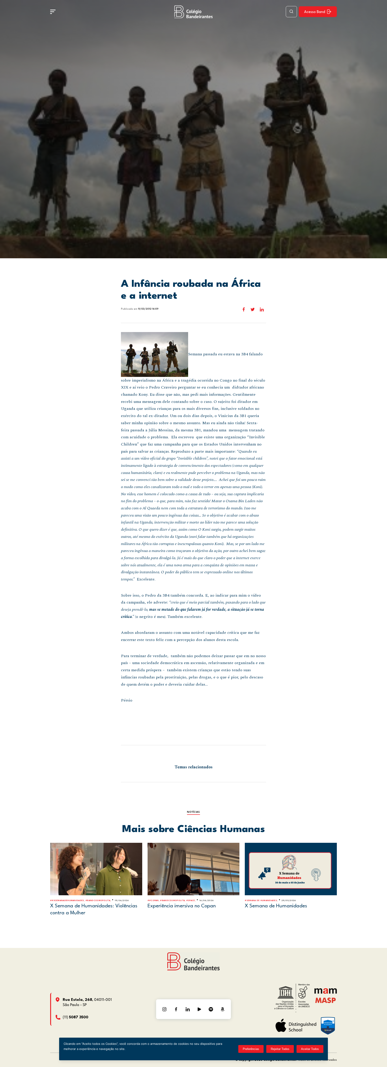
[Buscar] (291, 11)
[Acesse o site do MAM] (325, 993)
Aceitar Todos (310, 1049)
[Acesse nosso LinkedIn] (187, 1009)
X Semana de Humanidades (276, 906)
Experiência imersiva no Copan (182, 906)
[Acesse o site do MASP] (325, 1000)
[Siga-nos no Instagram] (164, 1009)
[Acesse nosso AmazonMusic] (222, 1009)
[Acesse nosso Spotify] (210, 1009)
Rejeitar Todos (280, 1049)
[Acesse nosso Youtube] (199, 1009)
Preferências (251, 1049)
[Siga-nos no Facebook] (176, 1009)
